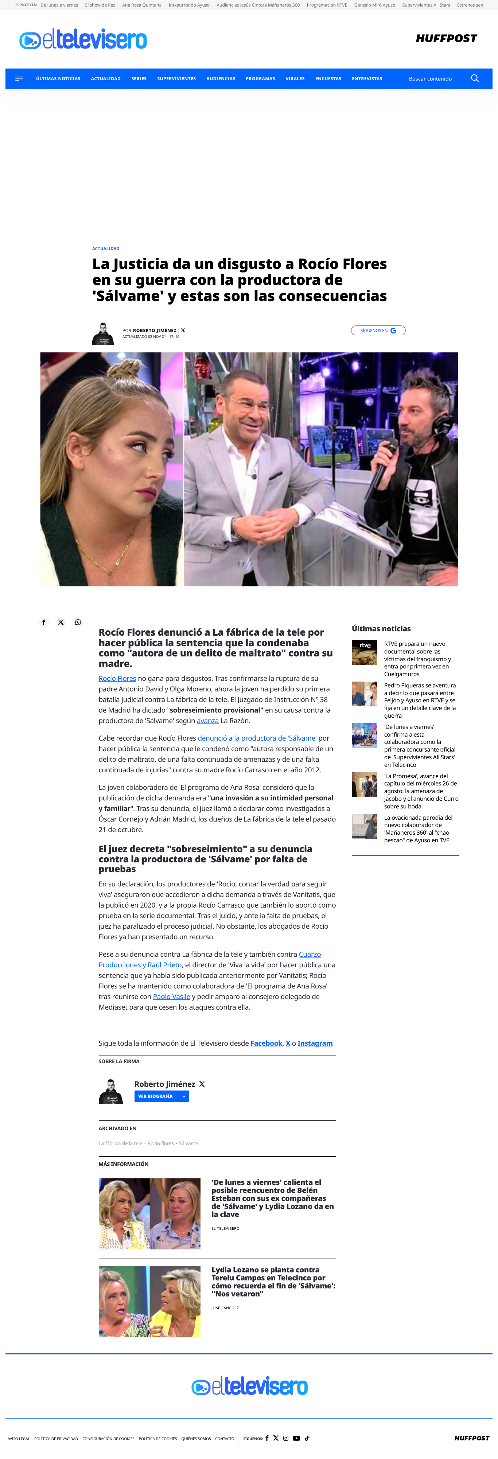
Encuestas (328, 79)
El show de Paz (100, 5)
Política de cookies (158, 1438)
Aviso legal (19, 1438)
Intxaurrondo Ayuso (189, 5)
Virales (295, 79)
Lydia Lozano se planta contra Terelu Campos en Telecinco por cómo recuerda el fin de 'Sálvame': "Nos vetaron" (273, 1282)
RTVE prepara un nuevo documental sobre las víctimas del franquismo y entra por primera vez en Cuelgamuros (417, 659)
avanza (208, 720)
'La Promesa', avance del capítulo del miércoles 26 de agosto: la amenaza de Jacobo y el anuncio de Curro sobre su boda (421, 791)
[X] (183, 330)
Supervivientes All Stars (426, 5)
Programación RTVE (328, 5)
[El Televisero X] (276, 1439)
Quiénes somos (196, 1438)
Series (139, 79)
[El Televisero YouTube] (296, 1439)
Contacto (224, 1438)
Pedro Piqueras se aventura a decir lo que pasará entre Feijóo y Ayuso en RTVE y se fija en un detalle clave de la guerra (420, 700)
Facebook (266, 1043)
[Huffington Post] (447, 39)
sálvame (188, 1143)
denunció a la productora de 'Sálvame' (258, 738)
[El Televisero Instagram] (285, 1439)
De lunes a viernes (59, 5)
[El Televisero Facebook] (267, 1438)
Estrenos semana (475, 5)
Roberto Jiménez (154, 330)
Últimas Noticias (58, 79)
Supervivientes (176, 79)
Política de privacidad (56, 1438)
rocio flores (161, 1143)
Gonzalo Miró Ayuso (375, 5)
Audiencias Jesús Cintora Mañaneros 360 (259, 5)
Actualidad (106, 79)
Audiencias (220, 79)
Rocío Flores (117, 678)
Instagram (315, 1043)
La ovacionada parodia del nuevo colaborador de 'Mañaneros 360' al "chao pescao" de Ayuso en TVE (418, 829)
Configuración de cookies (108, 1438)
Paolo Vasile (171, 996)
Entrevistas (367, 79)
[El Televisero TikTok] (307, 1439)
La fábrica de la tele (121, 1143)
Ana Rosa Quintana (142, 5)
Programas (260, 79)
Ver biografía (155, 1096)
